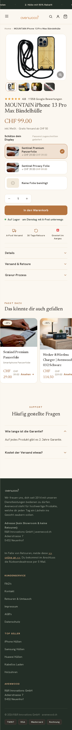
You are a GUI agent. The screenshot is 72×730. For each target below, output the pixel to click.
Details (9, 253)
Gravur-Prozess (15, 275)
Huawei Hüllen (13, 657)
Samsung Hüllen (14, 649)
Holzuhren (11, 672)
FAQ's (8, 583)
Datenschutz (12, 621)
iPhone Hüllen (13, 641)
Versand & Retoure (18, 264)
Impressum (11, 606)
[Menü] (7, 16)
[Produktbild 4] (49, 87)
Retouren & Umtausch (18, 599)
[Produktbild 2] (24, 87)
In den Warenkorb (36, 210)
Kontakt (9, 591)
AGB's (8, 614)
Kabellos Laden (14, 664)
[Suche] (51, 16)
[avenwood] (30, 17)
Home (8, 28)
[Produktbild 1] (11, 87)
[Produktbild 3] (36, 87)
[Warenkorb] (65, 16)
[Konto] (58, 16)
